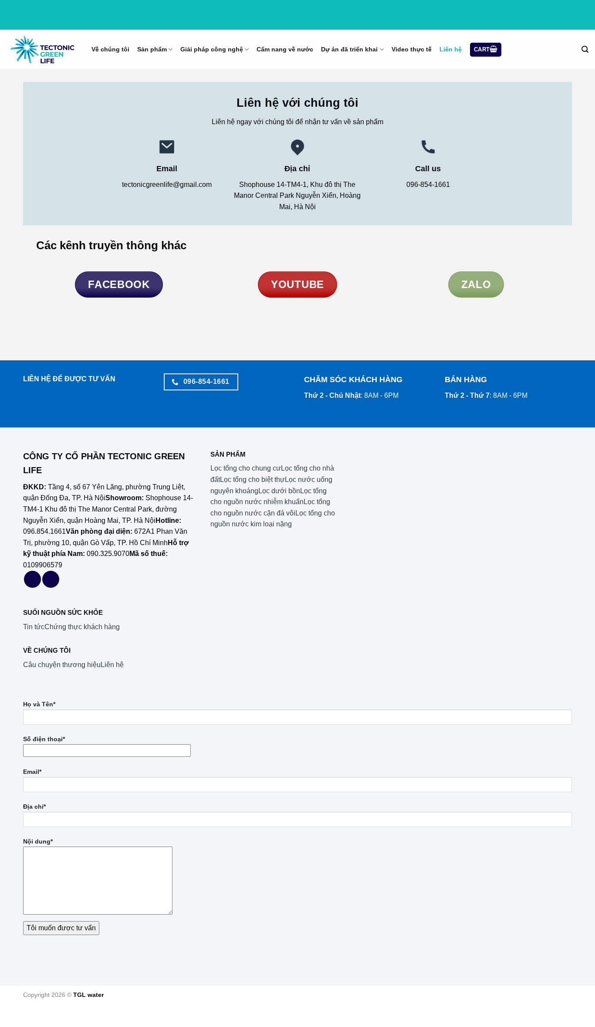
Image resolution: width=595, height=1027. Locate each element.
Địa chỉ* (34, 806)
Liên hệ (112, 664)
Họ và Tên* (39, 704)
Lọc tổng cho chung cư (245, 468)
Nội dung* (38, 841)
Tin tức (33, 626)
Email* (32, 771)
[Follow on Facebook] (32, 579)
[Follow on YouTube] (50, 579)
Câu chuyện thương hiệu (62, 664)
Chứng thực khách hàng (82, 626)
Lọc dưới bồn (279, 491)
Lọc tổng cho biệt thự (252, 479)
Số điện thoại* (44, 739)
